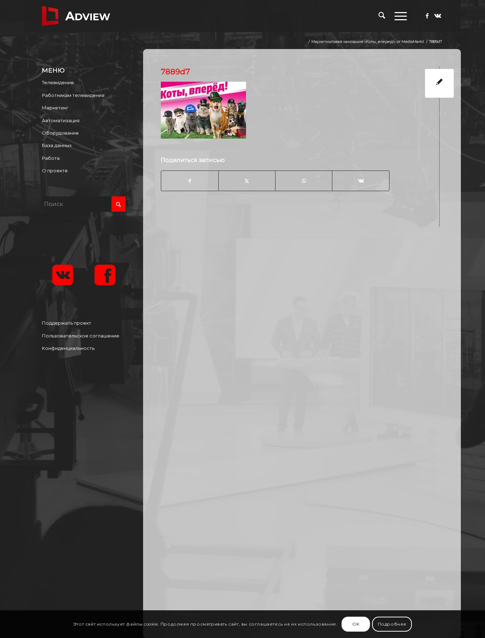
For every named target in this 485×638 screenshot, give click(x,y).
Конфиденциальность (68, 348)
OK (355, 624)
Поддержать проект (66, 323)
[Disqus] (307, 325)
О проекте (55, 170)
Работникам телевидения (73, 95)
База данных (57, 145)
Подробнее (392, 624)
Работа (51, 158)
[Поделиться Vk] (360, 181)
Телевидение (58, 82)
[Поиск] (382, 16)
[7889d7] (439, 83)
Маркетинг (55, 107)
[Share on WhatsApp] (304, 181)
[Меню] (398, 16)
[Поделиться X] (247, 181)
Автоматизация (61, 120)
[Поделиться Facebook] (189, 181)
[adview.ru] (76, 16)
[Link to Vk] (437, 15)
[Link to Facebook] (427, 15)
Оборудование (60, 133)
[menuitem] (382, 16)
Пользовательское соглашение (80, 336)
